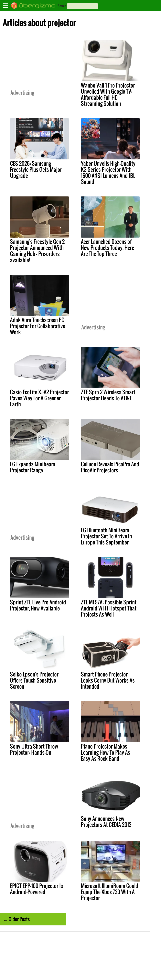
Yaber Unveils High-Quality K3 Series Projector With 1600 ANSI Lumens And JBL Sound (108, 172)
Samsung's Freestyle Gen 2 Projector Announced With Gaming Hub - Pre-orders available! (37, 251)
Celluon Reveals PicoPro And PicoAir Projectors (110, 467)
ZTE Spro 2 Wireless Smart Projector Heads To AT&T (108, 395)
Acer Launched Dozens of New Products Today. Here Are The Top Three (107, 248)
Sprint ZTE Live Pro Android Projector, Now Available (38, 605)
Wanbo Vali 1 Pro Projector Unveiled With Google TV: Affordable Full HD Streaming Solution (108, 94)
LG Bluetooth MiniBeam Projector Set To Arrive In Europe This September (106, 536)
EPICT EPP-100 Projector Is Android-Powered (36, 889)
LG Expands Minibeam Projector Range (32, 467)
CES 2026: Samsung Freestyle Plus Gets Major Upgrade (36, 169)
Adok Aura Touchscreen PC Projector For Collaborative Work (37, 326)
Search (62, 6)
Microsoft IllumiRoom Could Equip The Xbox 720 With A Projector (109, 892)
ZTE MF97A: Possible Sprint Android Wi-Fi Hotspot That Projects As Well (108, 608)
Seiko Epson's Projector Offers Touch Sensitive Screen (34, 680)
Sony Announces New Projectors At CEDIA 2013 (106, 821)
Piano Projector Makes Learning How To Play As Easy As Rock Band (105, 752)
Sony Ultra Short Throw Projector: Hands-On (34, 749)
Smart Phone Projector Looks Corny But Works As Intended (108, 680)
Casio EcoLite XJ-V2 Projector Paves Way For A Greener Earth (39, 398)
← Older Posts (16, 918)
